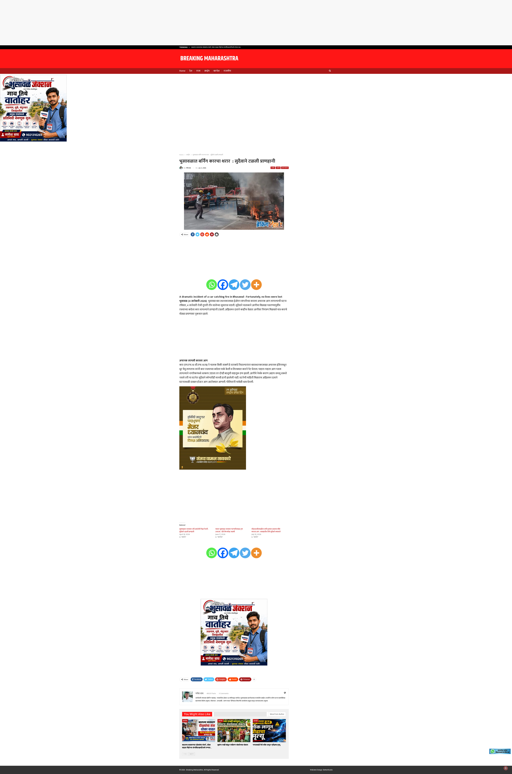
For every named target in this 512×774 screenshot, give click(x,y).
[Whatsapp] (211, 284)
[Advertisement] (256, 22)
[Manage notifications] (506, 768)
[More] (256, 284)
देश (190, 71)
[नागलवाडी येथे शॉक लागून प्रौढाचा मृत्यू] (269, 730)
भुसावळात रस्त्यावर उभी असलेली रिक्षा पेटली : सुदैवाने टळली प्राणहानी (194, 530)
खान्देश (216, 71)
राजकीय (227, 71)
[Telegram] (234, 284)
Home (182, 71)
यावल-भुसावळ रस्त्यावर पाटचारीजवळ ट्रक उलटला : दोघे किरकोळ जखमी (229, 530)
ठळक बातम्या (285, 167)
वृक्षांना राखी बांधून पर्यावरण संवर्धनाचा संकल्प (203, 47)
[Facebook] (222, 284)
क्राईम (206, 71)
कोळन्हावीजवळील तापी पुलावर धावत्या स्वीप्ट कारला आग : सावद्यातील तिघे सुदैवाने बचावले (266, 530)
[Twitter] (245, 284)
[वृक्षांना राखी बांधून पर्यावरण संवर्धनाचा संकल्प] (233, 730)
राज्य (198, 71)
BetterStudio (328, 770)
